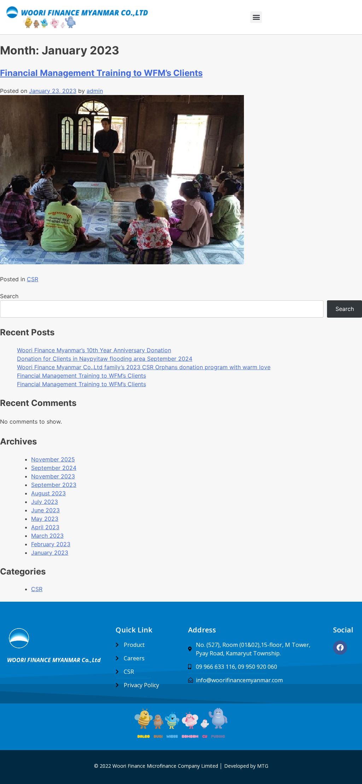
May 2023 (44, 518)
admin (95, 90)
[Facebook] (340, 648)
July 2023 (44, 501)
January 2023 (49, 552)
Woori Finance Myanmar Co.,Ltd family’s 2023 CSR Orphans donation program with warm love (143, 367)
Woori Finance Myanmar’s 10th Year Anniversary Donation (94, 350)
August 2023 (48, 493)
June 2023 (45, 510)
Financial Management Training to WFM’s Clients (101, 73)
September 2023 (53, 484)
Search (9, 296)
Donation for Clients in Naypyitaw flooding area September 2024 (104, 358)
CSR (32, 279)
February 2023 (50, 544)
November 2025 (53, 459)
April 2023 (45, 527)
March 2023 (47, 535)
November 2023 (53, 476)
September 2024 (53, 467)
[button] (256, 17)
